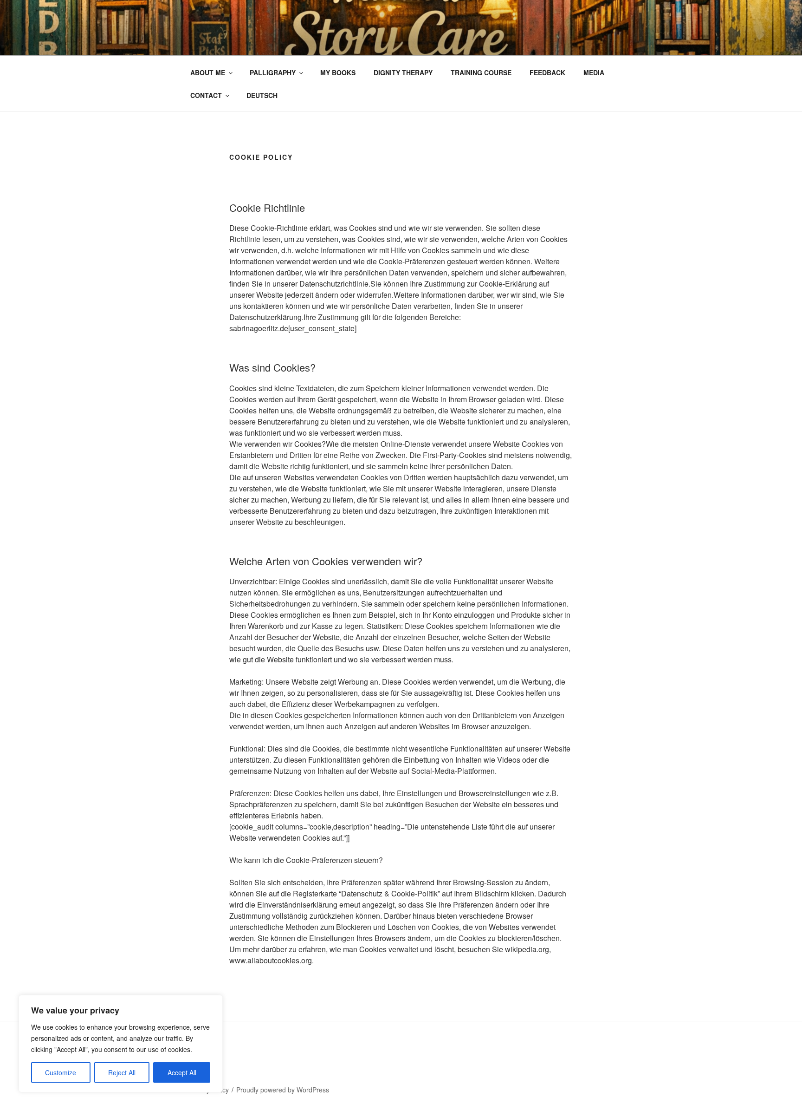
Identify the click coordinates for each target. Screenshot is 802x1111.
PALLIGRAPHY (273, 72)
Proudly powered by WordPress (282, 1089)
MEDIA (593, 72)
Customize (60, 1072)
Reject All (122, 1072)
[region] (121, 1043)
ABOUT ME (207, 72)
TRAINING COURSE (481, 72)
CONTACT (206, 95)
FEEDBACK (547, 72)
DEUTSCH (262, 95)
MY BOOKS (338, 72)
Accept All (182, 1072)
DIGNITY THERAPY (403, 72)
